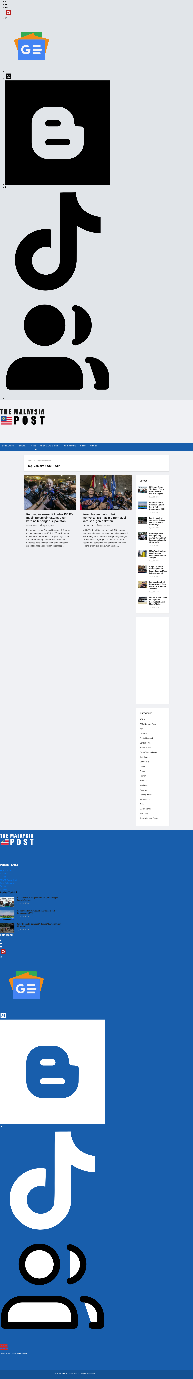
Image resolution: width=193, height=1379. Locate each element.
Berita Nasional (146, 738)
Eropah (143, 771)
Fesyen (143, 776)
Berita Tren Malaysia (148, 752)
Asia (141, 729)
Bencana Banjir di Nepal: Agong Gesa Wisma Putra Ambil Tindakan (157, 585)
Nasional (22, 446)
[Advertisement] (48, 435)
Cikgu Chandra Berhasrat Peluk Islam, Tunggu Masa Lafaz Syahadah (158, 569)
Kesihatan (144, 785)
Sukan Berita (145, 809)
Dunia (142, 766)
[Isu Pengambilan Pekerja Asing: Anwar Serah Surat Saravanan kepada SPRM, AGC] (142, 536)
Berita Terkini (145, 747)
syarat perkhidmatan (19, 1354)
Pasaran (143, 790)
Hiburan (94, 446)
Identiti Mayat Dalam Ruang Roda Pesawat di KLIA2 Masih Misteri (158, 600)
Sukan (83, 446)
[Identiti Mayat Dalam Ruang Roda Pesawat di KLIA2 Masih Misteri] (142, 600)
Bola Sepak (145, 757)
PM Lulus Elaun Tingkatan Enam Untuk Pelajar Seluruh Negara (156, 490)
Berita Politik (145, 743)
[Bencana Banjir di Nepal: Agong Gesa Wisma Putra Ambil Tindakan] (142, 584)
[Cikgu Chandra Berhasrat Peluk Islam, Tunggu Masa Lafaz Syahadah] (142, 569)
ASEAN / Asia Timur (49, 446)
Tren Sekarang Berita (149, 818)
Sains (142, 804)
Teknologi (144, 813)
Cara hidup (144, 762)
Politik (33, 446)
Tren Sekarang (69, 446)
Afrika (142, 719)
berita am (144, 733)
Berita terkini (8, 446)
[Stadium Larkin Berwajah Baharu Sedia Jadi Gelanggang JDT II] (142, 505)
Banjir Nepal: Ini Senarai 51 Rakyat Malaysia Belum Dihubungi (157, 521)
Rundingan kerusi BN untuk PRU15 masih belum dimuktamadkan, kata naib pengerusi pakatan (49, 518)
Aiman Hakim (31, 526)
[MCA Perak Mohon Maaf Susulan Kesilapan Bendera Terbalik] (142, 553)
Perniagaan (145, 799)
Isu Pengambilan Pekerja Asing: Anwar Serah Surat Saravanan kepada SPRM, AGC (157, 537)
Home (30, 461)
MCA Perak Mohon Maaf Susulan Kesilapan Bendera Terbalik (157, 554)
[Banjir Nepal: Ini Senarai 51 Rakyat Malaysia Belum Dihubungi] (142, 520)
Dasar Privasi (5, 1354)
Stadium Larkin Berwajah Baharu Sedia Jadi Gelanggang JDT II (157, 505)
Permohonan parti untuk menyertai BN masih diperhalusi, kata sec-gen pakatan (104, 518)
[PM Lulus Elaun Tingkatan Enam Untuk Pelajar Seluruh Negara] (142, 489)
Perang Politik (146, 794)
